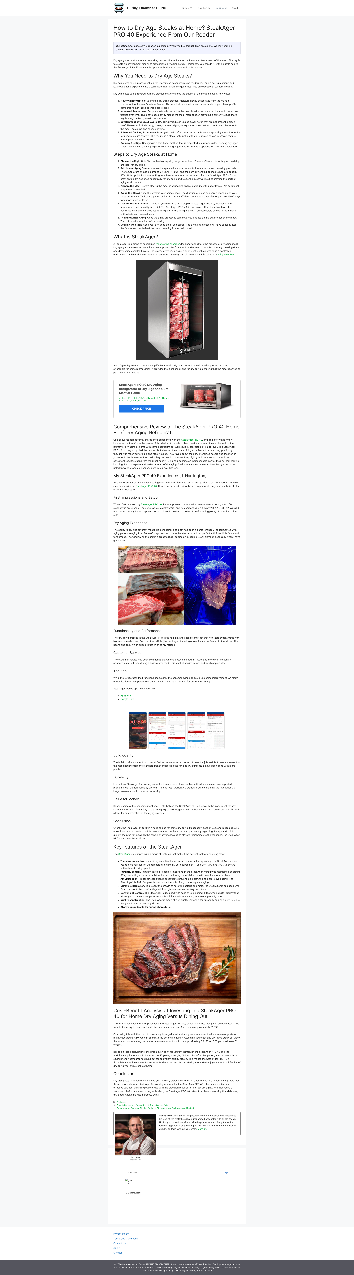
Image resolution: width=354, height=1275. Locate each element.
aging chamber (225, 254)
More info (203, 1128)
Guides (185, 8)
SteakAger (124, 854)
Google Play (127, 699)
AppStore (125, 695)
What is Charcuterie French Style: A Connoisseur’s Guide (143, 1105)
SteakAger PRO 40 (191, 439)
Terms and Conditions (125, 1238)
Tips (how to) (204, 8)
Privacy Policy (121, 1234)
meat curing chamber (168, 244)
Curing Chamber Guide (146, 8)
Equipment (221, 8)
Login (225, 1172)
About (235, 8)
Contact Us (119, 1243)
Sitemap (118, 1252)
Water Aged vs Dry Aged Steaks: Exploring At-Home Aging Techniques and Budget (155, 1108)
